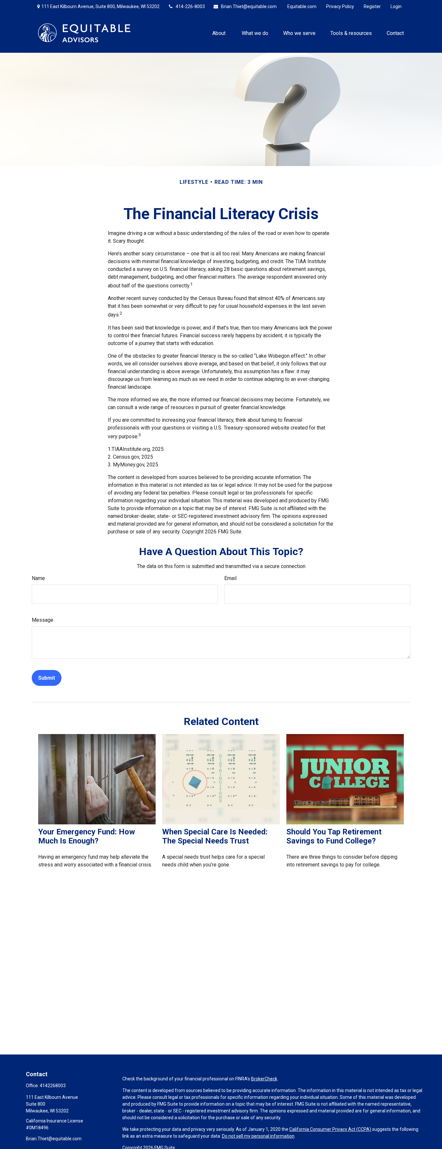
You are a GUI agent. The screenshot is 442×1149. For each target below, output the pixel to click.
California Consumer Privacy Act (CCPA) (330, 1129)
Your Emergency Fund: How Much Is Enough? (86, 836)
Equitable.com (301, 6)
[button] (219, 33)
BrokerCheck (264, 1078)
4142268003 (53, 1085)
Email (230, 578)
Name (38, 578)
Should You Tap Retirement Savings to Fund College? (333, 836)
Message (42, 620)
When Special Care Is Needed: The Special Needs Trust (215, 836)
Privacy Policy (340, 6)
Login (396, 6)
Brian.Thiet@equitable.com (249, 6)
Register (372, 6)
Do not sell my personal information (258, 1136)
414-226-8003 (190, 6)
